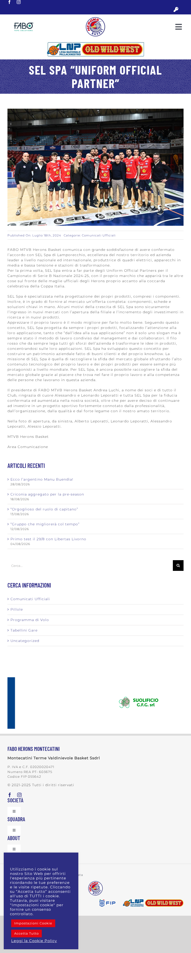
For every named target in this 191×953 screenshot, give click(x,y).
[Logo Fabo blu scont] (24, 24)
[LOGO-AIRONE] (95, 18)
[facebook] (9, 2)
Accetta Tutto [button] (26, 933)
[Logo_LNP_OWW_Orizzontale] (95, 42)
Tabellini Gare (24, 630)
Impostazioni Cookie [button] (33, 923)
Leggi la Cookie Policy (34, 941)
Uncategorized (24, 640)
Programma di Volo (29, 620)
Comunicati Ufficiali (99, 235)
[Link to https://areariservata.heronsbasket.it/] (176, 9)
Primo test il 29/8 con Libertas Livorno (48, 539)
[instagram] (19, 2)
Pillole (16, 609)
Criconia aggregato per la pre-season (47, 494)
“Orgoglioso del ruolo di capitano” (44, 509)
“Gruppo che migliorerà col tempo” (45, 524)
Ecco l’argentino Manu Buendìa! (41, 479)
